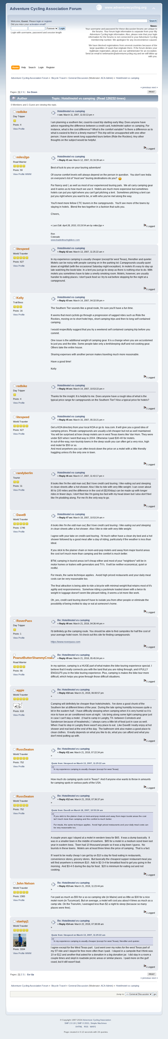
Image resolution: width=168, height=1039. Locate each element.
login (38, 21)
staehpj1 (22, 921)
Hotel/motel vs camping (71, 111)
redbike (21, 112)
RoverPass (24, 621)
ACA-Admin (106, 78)
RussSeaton (25, 749)
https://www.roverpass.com (65, 641)
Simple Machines (99, 1023)
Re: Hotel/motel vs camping (73, 620)
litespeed (22, 249)
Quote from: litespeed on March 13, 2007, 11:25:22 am (78, 763)
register (48, 21)
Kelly (20, 298)
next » (155, 87)
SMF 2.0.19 (70, 1023)
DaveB (21, 515)
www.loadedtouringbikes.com (65, 240)
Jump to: (120, 994)
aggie (20, 690)
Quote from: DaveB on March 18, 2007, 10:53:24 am (77, 810)
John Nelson (25, 883)
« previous (146, 87)
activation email (37, 24)
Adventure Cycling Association (97, 1020)
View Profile (19, 129)
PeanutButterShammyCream (33, 657)
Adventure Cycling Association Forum (46, 9)
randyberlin (24, 473)
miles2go (22, 157)
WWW (28, 174)
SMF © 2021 (83, 1023)
